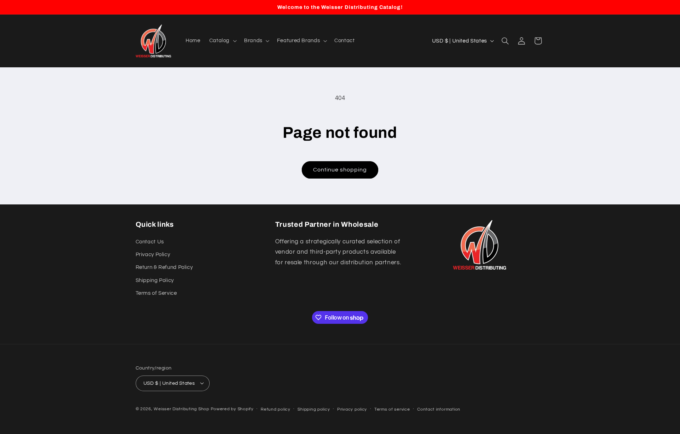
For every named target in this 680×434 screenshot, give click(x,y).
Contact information (438, 409)
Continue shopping (340, 170)
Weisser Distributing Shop (181, 409)
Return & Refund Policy (164, 267)
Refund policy (275, 409)
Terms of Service (156, 293)
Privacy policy (352, 409)
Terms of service (392, 409)
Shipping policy (314, 409)
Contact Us (150, 241)
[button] (222, 41)
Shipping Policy (155, 280)
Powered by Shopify (232, 409)
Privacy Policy (153, 254)
